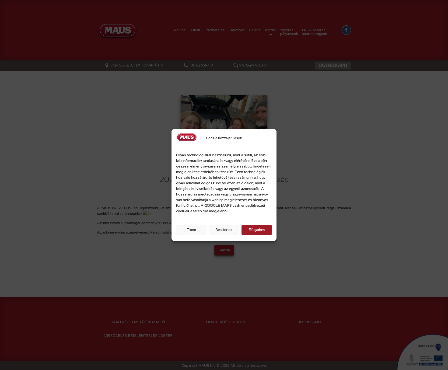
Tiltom (191, 230)
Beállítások (224, 230)
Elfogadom (256, 230)
